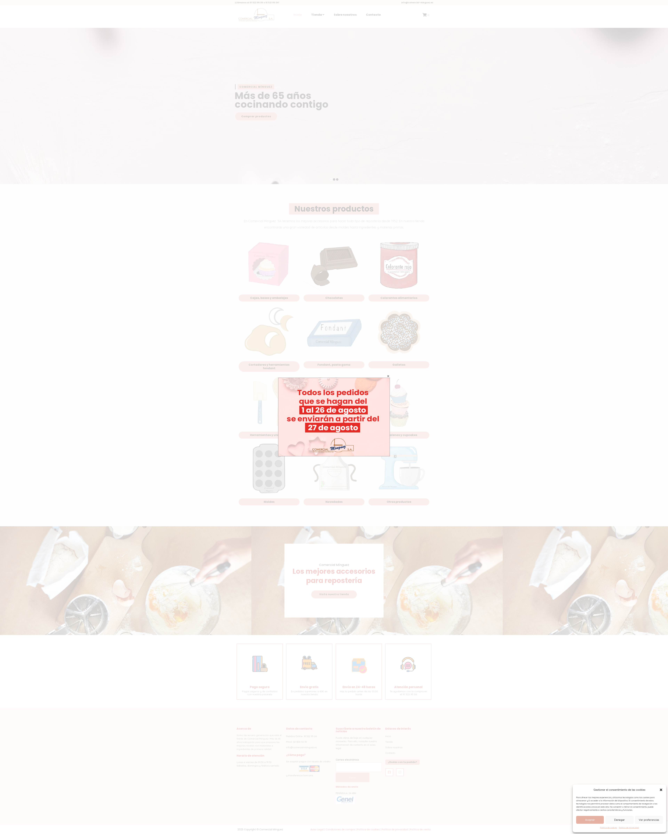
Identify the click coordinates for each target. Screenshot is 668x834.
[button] (661, 790)
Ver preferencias (649, 819)
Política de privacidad (629, 827)
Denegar (619, 819)
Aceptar (590, 819)
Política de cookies (608, 827)
